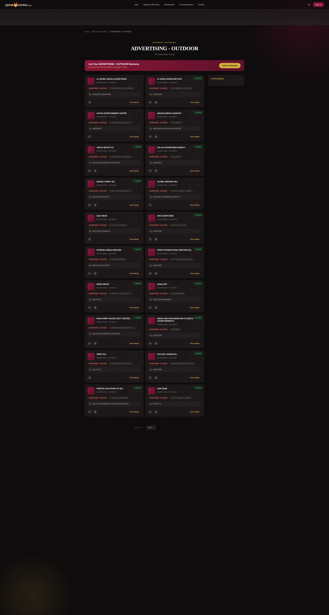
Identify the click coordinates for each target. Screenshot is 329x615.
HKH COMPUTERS (165, 216)
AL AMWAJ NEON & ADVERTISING (112, 79)
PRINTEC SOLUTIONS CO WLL (110, 388)
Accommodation (186, 4)
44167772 (157, 404)
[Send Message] (90, 102)
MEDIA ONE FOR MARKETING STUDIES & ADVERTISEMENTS (175, 319)
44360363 (157, 94)
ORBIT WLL (101, 354)
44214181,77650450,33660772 (166, 197)
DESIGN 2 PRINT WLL (106, 181)
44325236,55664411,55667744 (106, 334)
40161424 (96, 299)
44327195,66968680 (162, 299)
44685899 (96, 128)
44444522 (157, 163)
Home (87, 32)
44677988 (157, 369)
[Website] (156, 102)
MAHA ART (162, 284)
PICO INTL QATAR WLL (167, 354)
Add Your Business (229, 66)
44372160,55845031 (101, 231)
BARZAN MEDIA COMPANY (169, 113)
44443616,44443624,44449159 (167, 128)
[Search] (309, 4)
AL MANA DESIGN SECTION (169, 79)
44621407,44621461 (101, 265)
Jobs (136, 4)
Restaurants (169, 4)
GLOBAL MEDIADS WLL (167, 181)
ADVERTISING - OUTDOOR (97, 88)
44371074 (96, 369)
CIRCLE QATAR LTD (105, 147)
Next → (151, 427)
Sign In (318, 5)
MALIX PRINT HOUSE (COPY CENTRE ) (114, 318)
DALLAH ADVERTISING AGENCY (171, 147)
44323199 (157, 231)
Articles (201, 4)
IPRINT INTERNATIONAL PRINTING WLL (174, 250)
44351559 (157, 265)
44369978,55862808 (101, 94)
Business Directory (151, 4)
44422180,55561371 (101, 197)
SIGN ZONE (162, 388)
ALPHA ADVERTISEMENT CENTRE (112, 113)
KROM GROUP (103, 284)
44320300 (157, 335)
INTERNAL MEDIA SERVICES (109, 250)
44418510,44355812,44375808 (106, 163)
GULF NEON (102, 216)
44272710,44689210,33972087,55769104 (110, 404)
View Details (134, 102)
